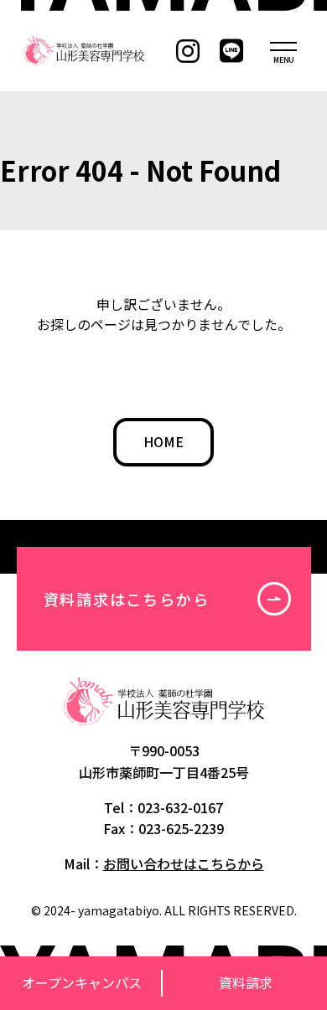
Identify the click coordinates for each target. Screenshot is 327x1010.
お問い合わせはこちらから (183, 863)
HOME (163, 441)
